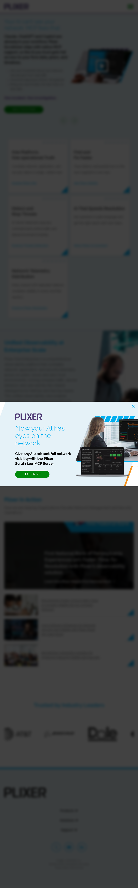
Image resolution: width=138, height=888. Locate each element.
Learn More (32, 474)
